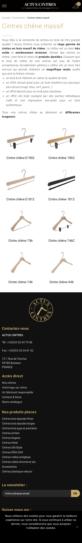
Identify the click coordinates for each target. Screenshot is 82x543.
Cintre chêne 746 (20, 282)
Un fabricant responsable (17, 392)
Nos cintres (9, 382)
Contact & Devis (11, 397)
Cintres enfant (11, 433)
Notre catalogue (12, 401)
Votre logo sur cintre (14, 387)
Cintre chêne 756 (20, 241)
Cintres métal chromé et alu (19, 461)
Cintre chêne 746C (61, 241)
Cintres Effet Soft (12, 452)
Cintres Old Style (12, 447)
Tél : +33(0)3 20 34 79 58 (17, 342)
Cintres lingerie (11, 437)
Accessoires (9, 466)
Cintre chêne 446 (61, 282)
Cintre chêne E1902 (20, 158)
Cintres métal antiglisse (16, 457)
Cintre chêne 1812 (61, 199)
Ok (41, 535)
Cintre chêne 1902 (61, 158)
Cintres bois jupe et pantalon (19, 428)
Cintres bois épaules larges (18, 423)
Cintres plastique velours (17, 471)
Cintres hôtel (10, 442)
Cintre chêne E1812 (20, 199)
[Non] (77, 527)
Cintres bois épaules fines (17, 418)
